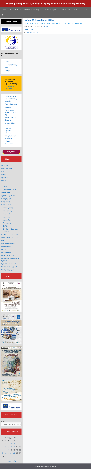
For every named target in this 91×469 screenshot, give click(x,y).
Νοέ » (14, 461)
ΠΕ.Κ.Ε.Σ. (4, 249)
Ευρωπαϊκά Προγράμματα (10, 234)
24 (11, 453)
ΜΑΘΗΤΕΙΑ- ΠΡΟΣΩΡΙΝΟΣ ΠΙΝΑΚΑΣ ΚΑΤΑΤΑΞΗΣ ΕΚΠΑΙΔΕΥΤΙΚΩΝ (53, 24)
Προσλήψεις (7, 223)
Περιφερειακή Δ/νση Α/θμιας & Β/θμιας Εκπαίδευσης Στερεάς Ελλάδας (45, 3)
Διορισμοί (6, 214)
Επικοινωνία (66, 10)
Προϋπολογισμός (11, 104)
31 (11, 456)
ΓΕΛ (4, 184)
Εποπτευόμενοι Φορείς (31, 10)
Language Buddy (11, 65)
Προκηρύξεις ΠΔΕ (7, 255)
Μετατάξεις (7, 220)
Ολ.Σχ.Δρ (9, 88)
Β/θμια (3, 181)
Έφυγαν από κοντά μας (9, 237)
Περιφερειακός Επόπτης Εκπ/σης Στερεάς (11, 99)
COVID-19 (4, 165)
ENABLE (8, 62)
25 (14, 453)
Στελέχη (6, 226)
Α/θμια (3, 174)
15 (5, 450)
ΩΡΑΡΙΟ (76, 10)
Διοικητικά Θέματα (50, 10)
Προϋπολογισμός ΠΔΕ (9, 264)
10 (11, 447)
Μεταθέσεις (7, 217)
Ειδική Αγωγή (6, 199)
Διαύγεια (8, 107)
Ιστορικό (4, 421)
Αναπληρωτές (8, 208)
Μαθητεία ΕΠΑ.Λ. (35, 32)
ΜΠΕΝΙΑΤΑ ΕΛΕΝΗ (8, 243)
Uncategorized (6, 168)
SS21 (6, 68)
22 (5, 453)
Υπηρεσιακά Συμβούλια (9, 267)
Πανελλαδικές (6, 246)
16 (8, 450)
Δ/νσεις (8, 118)
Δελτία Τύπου (6, 193)
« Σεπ (9, 461)
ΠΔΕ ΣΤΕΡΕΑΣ (14, 10)
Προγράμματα (6, 252)
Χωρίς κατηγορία (7, 270)
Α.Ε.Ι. (3, 171)
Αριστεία (4, 177)
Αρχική (4, 10)
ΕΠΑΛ (27, 32)
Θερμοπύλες (10, 86)
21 (3, 453)
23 (8, 453)
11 (14, 447)
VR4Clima (8, 71)
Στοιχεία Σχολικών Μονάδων (8, 130)
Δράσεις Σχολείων (8, 196)
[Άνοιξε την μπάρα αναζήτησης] (2, 15)
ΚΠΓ (2, 240)
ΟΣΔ (83, 10)
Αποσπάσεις (7, 211)
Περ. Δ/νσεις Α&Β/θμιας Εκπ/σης (10, 112)
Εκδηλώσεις (5, 202)
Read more (29, 29)
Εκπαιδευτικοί (6, 205)
